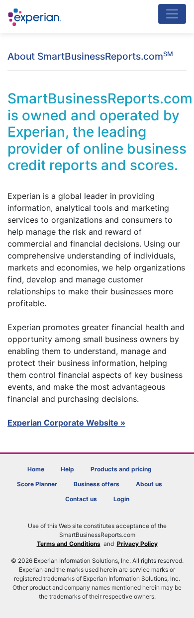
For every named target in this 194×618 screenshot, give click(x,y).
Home (35, 469)
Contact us (81, 499)
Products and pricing (121, 469)
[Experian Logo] (35, 17)
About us (149, 484)
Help (67, 469)
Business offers (96, 484)
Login (121, 499)
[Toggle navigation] (172, 14)
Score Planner (37, 484)
